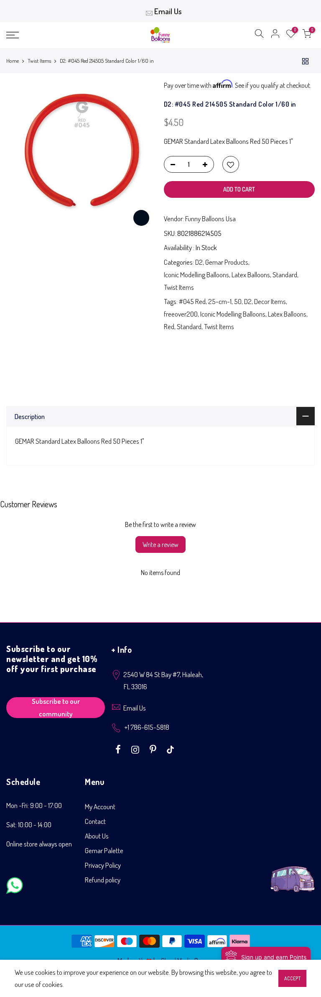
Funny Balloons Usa (210, 218)
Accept (292, 978)
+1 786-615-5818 (147, 727)
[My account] (275, 35)
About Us (97, 835)
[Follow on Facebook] (119, 748)
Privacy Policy (103, 865)
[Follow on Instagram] (136, 748)
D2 (199, 262)
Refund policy (102, 879)
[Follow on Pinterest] (154, 748)
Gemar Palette (104, 850)
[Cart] (306, 35)
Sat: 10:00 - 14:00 (28, 824)
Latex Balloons (251, 274)
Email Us (168, 11)
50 (238, 301)
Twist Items (39, 60)
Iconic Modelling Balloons (196, 274)
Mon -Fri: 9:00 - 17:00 (34, 805)
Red (169, 326)
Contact (95, 821)
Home (12, 60)
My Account (100, 806)
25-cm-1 (220, 301)
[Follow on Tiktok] (170, 748)
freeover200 (181, 313)
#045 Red (192, 301)
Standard (285, 274)
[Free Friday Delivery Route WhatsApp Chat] (293, 872)
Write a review (160, 544)
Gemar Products (226, 262)
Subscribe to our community (56, 707)
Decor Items (270, 301)
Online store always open (39, 843)
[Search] (259, 35)
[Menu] (55, 35)
